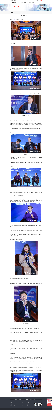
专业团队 (27, 405)
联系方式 (40, 0)
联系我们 (33, 2)
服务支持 (25, 2)
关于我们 (30, 2)
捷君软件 (22, 405)
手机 (36, 0)
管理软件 (22, 2)
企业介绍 (27, 404)
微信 (38, 0)
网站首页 (19, 2)
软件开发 (22, 404)
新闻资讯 (27, 2)
